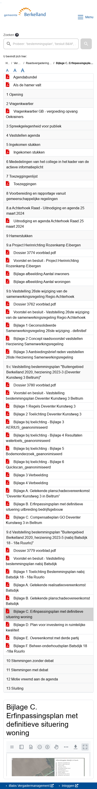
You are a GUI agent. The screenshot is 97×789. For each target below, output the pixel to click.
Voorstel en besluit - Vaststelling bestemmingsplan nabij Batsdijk (35, 561)
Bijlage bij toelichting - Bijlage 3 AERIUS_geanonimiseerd (35, 424)
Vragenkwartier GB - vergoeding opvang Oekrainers (42, 114)
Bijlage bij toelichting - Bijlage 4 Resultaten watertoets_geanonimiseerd (44, 438)
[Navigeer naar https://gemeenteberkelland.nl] (25, 17)
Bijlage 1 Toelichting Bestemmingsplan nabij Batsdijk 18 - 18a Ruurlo (45, 574)
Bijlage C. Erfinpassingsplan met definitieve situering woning (44, 614)
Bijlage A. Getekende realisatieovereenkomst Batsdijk (45, 587)
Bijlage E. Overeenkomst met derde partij (46, 638)
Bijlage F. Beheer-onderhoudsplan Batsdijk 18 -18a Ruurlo (46, 648)
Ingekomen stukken (29, 152)
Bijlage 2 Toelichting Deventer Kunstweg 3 (47, 414)
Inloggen (68, 785)
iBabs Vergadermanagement (29, 785)
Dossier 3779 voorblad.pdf (34, 551)
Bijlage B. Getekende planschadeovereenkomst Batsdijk (48, 601)
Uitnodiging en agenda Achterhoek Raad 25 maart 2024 (45, 223)
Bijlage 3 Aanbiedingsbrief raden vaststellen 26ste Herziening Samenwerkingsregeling (45, 354)
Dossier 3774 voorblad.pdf (34, 253)
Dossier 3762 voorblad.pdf (34, 304)
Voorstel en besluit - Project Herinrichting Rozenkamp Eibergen (42, 263)
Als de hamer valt (27, 85)
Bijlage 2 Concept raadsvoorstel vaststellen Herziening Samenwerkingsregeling (44, 341)
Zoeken (8, 35)
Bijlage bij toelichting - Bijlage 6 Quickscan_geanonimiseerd (35, 464)
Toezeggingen (24, 184)
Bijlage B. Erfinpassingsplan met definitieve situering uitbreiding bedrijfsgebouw (44, 506)
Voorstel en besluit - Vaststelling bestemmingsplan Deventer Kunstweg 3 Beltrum (44, 395)
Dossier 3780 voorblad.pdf (34, 385)
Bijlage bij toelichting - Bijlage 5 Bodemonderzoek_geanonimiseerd (35, 451)
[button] (86, 43)
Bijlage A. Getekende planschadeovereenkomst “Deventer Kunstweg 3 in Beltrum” (48, 493)
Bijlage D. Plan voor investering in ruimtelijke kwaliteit (45, 627)
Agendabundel (25, 77)
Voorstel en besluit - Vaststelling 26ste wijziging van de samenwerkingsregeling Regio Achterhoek (47, 314)
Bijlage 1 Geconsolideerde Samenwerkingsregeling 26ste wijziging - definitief (46, 328)
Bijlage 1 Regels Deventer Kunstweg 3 (44, 406)
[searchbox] (41, 43)
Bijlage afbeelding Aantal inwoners (41, 274)
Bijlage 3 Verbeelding (30, 475)
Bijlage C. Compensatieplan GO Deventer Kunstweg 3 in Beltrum (43, 520)
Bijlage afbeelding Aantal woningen (41, 282)
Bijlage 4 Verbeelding (30, 483)
